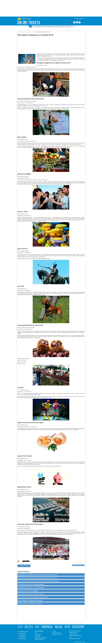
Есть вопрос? (38, 634)
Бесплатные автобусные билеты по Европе (31, 594)
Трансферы (49, 26)
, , (75, 636)
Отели (42, 26)
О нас (36, 632)
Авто (45, 26)
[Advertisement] (35, 8)
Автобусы (38, 26)
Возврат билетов (39, 639)
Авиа (34, 26)
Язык (77, 18)
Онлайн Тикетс (20, 31)
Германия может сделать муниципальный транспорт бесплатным (37, 578)
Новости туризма (27, 31)
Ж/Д (31, 26)
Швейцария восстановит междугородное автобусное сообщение (37, 575)
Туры (72, 26)
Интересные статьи (57, 634)
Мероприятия (55, 26)
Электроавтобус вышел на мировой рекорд (31, 584)
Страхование (67, 26)
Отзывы (54, 631)
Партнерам (38, 636)
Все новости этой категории (24, 566)
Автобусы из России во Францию (28, 591)
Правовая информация (41, 638)
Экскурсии (61, 26)
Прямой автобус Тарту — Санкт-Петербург (31, 587)
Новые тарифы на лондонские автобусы (30, 600)
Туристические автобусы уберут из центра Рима (32, 597)
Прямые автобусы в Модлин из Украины (30, 604)
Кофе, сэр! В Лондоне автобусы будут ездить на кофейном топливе (38, 581)
